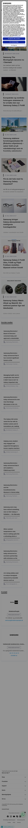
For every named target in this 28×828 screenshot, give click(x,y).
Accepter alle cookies (14, 38)
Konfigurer (14, 45)
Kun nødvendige (14, 42)
